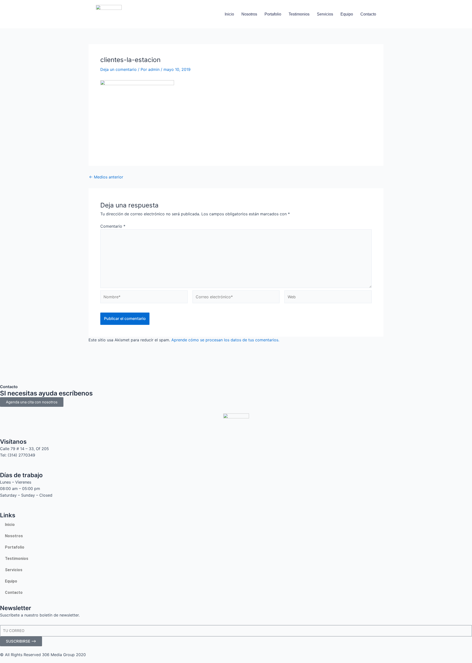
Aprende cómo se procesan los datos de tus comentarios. (225, 339)
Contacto (368, 14)
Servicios (325, 14)
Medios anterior (106, 177)
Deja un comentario (118, 69)
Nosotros (249, 14)
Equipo (346, 14)
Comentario (112, 226)
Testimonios (299, 14)
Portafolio (273, 14)
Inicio (229, 14)
